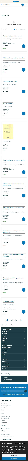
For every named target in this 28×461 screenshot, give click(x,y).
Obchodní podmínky (5, 416)
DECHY (3, 340)
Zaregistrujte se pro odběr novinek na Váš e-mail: (14, 387)
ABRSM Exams (5, 350)
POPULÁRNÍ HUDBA (7, 329)
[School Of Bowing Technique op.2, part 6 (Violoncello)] (14, 255)
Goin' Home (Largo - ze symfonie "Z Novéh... (14, 165)
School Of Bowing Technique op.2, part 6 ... (13, 259)
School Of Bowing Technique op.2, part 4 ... (13, 282)
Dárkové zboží (6, 331)
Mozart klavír (4, 403)
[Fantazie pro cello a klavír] (14, 81)
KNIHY (3, 357)
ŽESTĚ (3, 343)
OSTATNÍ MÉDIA (6, 364)
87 (21, 320)
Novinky (6, 377)
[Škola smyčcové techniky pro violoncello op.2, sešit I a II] (14, 208)
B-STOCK (4, 368)
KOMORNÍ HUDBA (6, 347)
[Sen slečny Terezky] (14, 103)
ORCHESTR (4, 361)
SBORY (3, 354)
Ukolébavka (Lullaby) (8, 304)
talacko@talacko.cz (8, 436)
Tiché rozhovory (7, 141)
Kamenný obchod (5, 418)
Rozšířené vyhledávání (6, 405)
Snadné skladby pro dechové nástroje (12, 39)
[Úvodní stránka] (5, 4)
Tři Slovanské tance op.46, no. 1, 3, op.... (13, 62)
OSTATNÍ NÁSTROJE (7, 345)
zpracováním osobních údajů (17, 394)
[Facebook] (1, 1)
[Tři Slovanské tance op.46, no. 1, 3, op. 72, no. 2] (14, 59)
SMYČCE (4, 336)
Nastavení (14, 455)
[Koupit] (23, 46)
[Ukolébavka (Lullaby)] (14, 302)
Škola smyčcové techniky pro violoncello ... (14, 188)
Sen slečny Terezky (8, 106)
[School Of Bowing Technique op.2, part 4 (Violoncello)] (14, 279)
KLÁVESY (4, 333)
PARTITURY (5, 359)
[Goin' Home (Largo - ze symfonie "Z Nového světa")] (14, 161)
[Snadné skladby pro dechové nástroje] (14, 36)
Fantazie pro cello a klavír (9, 84)
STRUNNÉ (4, 338)
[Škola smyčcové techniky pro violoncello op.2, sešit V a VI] (14, 232)
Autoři (2, 409)
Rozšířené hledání (16, 1)
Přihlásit (25, 391)
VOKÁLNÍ (4, 352)
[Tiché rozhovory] (14, 131)
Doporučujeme (8, 379)
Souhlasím (14, 458)
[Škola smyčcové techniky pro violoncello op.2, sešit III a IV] (14, 184)
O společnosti (4, 422)
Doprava (3, 420)
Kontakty (3, 407)
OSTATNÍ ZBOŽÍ (5, 366)
